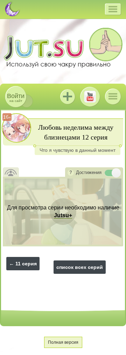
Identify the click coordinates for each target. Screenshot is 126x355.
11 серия (26, 263)
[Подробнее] (71, 173)
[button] (113, 9)
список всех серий (79, 267)
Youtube (90, 96)
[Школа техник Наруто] (63, 48)
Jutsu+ (67, 96)
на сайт (15, 97)
